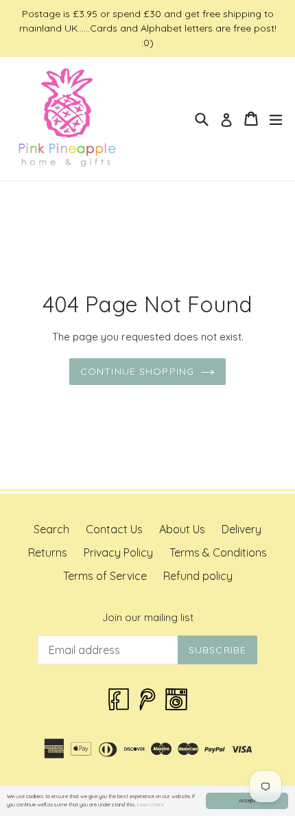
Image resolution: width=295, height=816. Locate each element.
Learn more (150, 804)
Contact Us (114, 529)
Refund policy (198, 576)
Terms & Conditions (218, 552)
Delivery (241, 529)
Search (51, 529)
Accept (247, 800)
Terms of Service (105, 576)
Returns (47, 552)
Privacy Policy (118, 552)
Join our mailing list (147, 617)
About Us (182, 529)
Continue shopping (137, 371)
